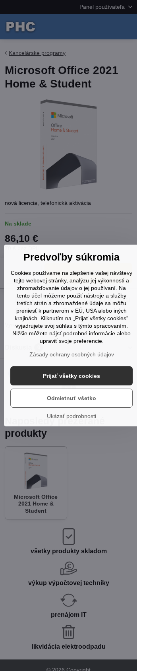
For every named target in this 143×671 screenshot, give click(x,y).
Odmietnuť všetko (71, 398)
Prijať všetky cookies (71, 376)
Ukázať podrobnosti (71, 416)
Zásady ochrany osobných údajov (71, 354)
